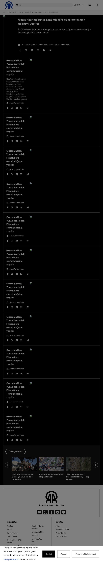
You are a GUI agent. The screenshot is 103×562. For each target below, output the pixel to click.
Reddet (64, 554)
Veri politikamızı (11, 560)
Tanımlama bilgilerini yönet (86, 554)
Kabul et (49, 554)
